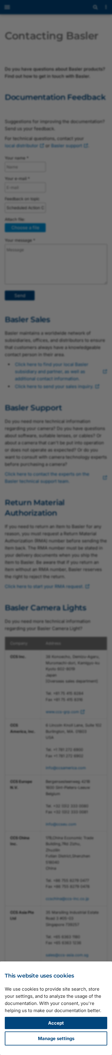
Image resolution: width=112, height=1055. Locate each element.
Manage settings (56, 1038)
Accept (56, 1023)
